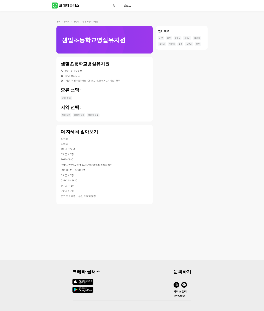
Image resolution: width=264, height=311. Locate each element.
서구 (161, 38)
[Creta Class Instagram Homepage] (177, 285)
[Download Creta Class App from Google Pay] (82, 292)
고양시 (172, 44)
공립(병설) (66, 97)
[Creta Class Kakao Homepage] (185, 285)
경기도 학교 (79, 115)
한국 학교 (66, 115)
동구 (180, 44)
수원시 (187, 38)
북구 (169, 38)
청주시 (189, 44)
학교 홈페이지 (73, 76)
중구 (198, 44)
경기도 (67, 21)
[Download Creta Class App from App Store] (82, 284)
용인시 (76, 21)
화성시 (197, 38)
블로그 (127, 5)
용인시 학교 (93, 115)
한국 (58, 21)
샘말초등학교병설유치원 (91, 21)
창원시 (178, 38)
